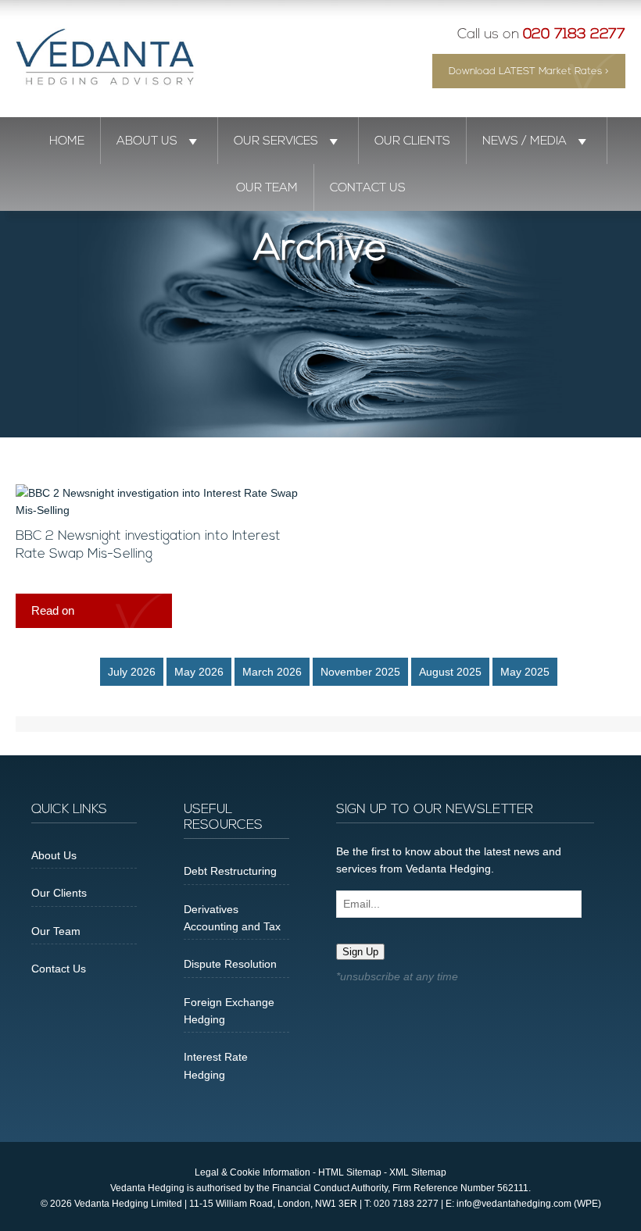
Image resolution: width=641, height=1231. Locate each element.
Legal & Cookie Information (252, 1172)
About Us (146, 141)
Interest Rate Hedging (216, 1065)
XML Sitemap (417, 1172)
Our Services (276, 141)
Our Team (267, 188)
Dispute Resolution (230, 964)
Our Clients (412, 141)
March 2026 (272, 671)
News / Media (524, 141)
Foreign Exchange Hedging (229, 1011)
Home (66, 141)
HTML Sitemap (349, 1172)
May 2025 (525, 671)
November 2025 (360, 671)
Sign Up (360, 952)
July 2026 (132, 671)
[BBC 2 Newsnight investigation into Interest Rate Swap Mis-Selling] (160, 510)
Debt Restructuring (230, 871)
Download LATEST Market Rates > (529, 71)
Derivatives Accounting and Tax (232, 918)
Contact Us (368, 188)
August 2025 (450, 671)
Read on (52, 610)
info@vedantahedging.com (514, 1203)
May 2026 (199, 671)
